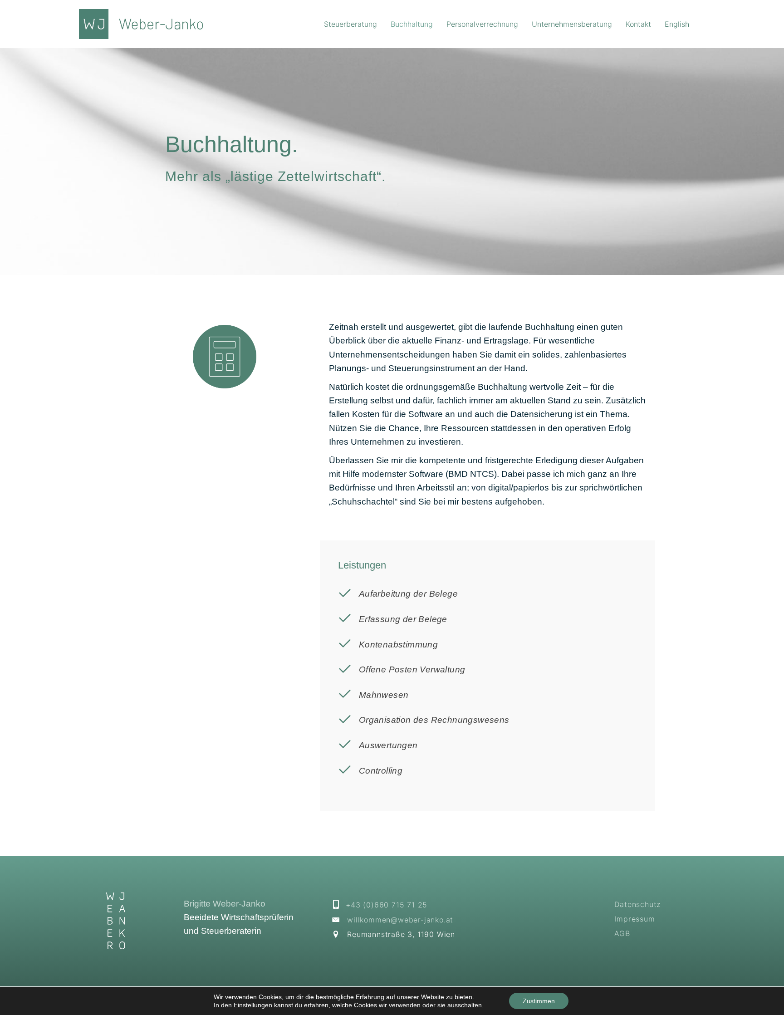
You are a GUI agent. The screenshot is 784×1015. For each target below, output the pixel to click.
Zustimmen (539, 1001)
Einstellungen (253, 1005)
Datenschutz (637, 904)
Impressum (634, 918)
